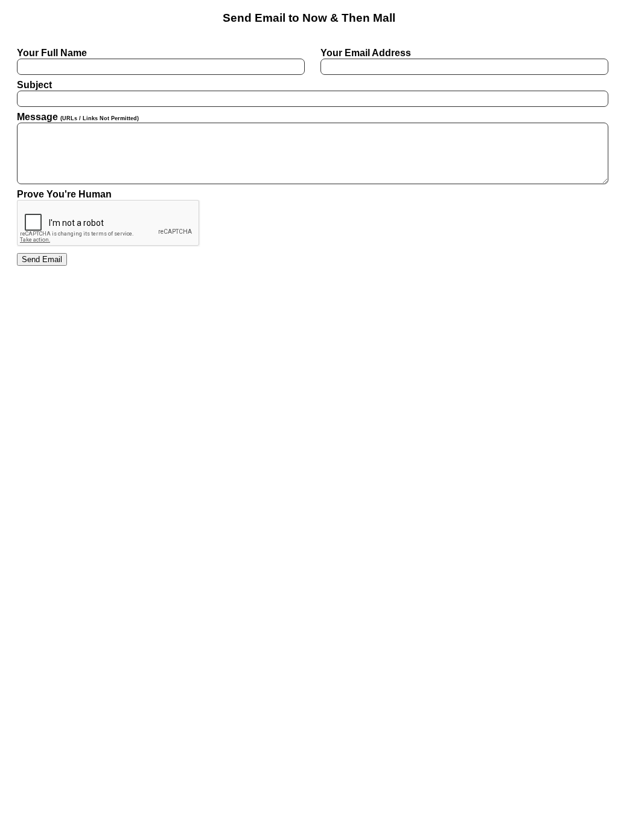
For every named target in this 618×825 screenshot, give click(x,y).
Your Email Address (365, 53)
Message (78, 117)
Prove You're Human (64, 194)
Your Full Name (52, 53)
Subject (34, 85)
